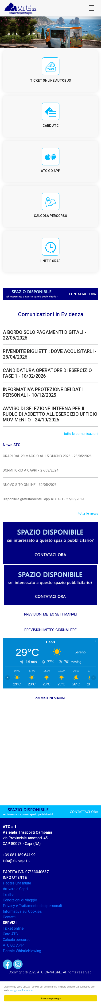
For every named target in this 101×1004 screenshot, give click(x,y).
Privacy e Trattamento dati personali (32, 906)
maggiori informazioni (21, 990)
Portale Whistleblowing (22, 951)
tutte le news (88, 513)
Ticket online (13, 928)
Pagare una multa (17, 883)
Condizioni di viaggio (20, 900)
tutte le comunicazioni (81, 434)
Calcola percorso (17, 939)
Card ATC (10, 934)
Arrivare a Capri (15, 889)
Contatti (9, 917)
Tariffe (8, 894)
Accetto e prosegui (50, 998)
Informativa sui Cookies (22, 911)
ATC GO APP (13, 945)
